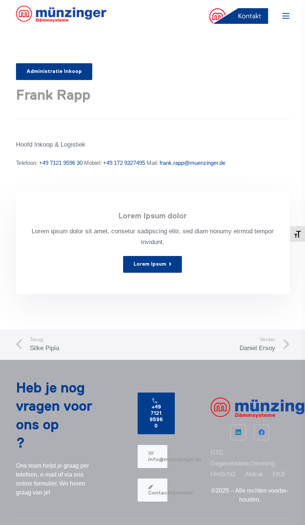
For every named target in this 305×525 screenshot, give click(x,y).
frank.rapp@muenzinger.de (192, 163)
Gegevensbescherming (242, 463)
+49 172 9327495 (123, 163)
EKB (279, 474)
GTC (217, 452)
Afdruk (254, 474)
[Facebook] (262, 433)
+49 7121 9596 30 (61, 163)
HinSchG (223, 474)
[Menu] (285, 16)
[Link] (61, 14)
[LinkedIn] (238, 433)
